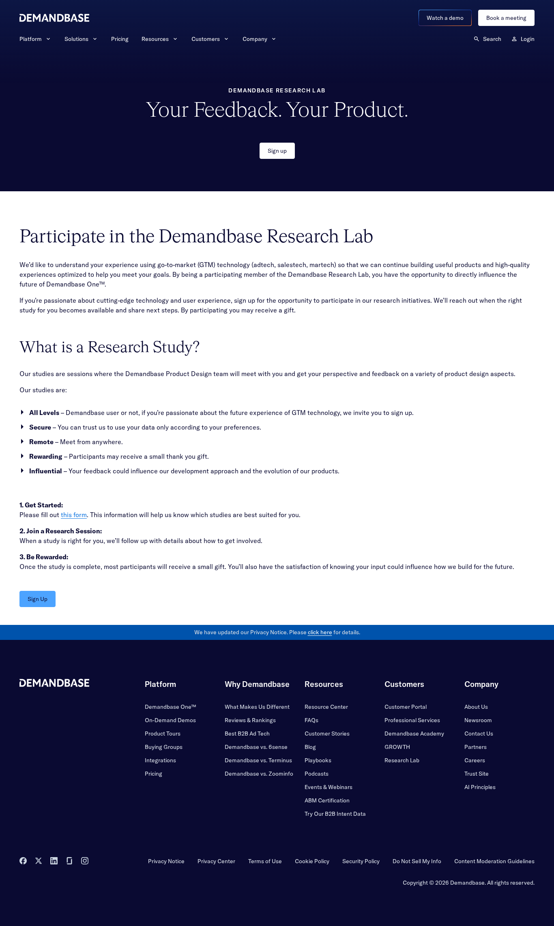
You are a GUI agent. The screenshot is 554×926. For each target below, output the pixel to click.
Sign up (277, 150)
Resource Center (326, 706)
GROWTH (397, 747)
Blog (310, 747)
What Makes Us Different (257, 706)
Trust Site (476, 773)
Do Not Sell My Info (417, 861)
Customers (205, 39)
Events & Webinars (328, 787)
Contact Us (478, 733)
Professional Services (412, 720)
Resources (155, 39)
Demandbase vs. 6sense (256, 747)
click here (320, 632)
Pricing (120, 39)
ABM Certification (327, 800)
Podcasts (317, 773)
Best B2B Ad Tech (247, 733)
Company (255, 39)
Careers (474, 760)
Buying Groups (164, 747)
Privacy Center (216, 861)
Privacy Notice (166, 861)
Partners (475, 747)
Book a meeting (506, 17)
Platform (30, 39)
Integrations (160, 760)
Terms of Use (265, 861)
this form (74, 515)
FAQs (311, 720)
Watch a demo (445, 17)
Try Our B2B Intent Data (335, 813)
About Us (476, 706)
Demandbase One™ (170, 706)
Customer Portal (405, 706)
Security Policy (361, 861)
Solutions (76, 39)
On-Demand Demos (170, 720)
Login (528, 39)
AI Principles (480, 787)
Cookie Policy (312, 861)
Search (492, 39)
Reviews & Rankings (250, 720)
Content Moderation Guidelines (494, 861)
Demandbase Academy (414, 733)
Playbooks (318, 760)
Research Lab (401, 760)
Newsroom (478, 720)
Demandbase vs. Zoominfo (259, 773)
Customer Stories (327, 733)
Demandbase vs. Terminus (258, 760)
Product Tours (162, 733)
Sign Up (37, 599)
